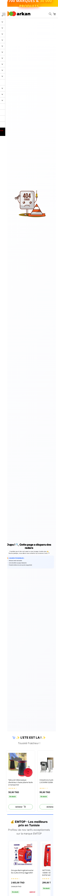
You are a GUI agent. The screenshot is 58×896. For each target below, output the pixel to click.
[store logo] (18, 13)
